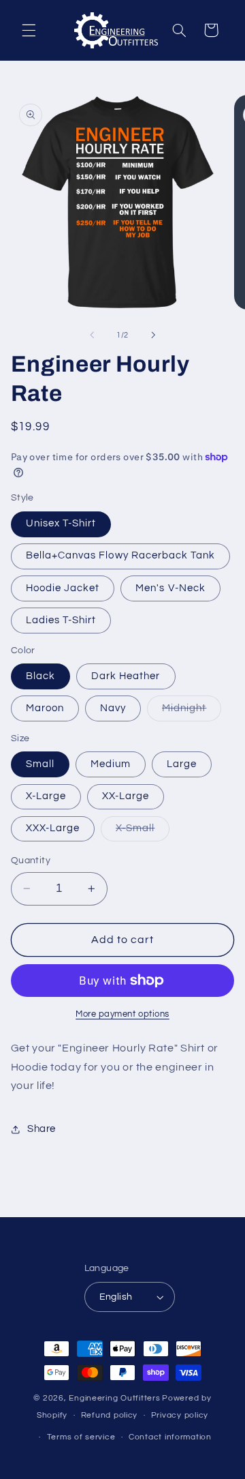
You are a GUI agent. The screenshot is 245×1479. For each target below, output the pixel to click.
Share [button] (41, 1129)
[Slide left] (92, 335)
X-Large (46, 796)
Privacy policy (179, 1415)
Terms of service (81, 1437)
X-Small (142, 831)
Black (40, 676)
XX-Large (125, 796)
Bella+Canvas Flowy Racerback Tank (121, 555)
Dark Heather (126, 676)
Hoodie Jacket (63, 588)
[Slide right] (153, 335)
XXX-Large (53, 828)
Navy (113, 708)
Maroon (45, 708)
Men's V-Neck (170, 588)
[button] (28, 30)
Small (40, 764)
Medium (111, 764)
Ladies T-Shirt (61, 620)
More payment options (122, 1014)
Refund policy (109, 1415)
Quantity (30, 860)
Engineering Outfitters (114, 1398)
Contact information (170, 1437)
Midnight (191, 711)
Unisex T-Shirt (61, 523)
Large (182, 764)
